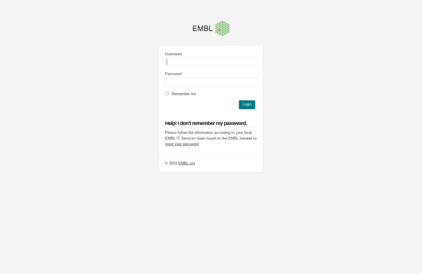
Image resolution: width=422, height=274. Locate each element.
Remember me (183, 94)
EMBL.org (186, 163)
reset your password (182, 144)
